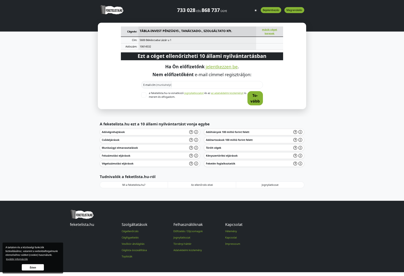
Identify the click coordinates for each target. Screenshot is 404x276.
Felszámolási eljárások (116, 155)
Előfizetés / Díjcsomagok (188, 231)
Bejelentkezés (271, 10)
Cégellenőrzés (130, 231)
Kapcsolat (231, 237)
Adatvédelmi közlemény (187, 250)
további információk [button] (17, 259)
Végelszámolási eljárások (118, 163)
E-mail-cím (157, 85)
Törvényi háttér (182, 244)
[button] (255, 9)
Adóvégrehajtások (113, 132)
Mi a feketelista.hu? (133, 185)
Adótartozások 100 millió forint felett (229, 140)
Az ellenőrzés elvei (202, 185)
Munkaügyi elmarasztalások (120, 148)
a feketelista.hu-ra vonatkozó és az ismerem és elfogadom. (198, 95)
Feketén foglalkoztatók (220, 163)
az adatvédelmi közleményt (227, 93)
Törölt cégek (213, 148)
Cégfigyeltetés (130, 237)
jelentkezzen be (222, 66)
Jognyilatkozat (270, 185)
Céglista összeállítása (134, 250)
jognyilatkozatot (194, 93)
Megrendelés (294, 10)
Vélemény (231, 231)
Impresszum (232, 244)
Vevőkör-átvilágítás (133, 244)
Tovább (255, 98)
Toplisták (127, 256)
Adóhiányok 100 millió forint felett (227, 132)
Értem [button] (33, 267)
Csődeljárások (110, 140)
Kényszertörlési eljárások (222, 155)
